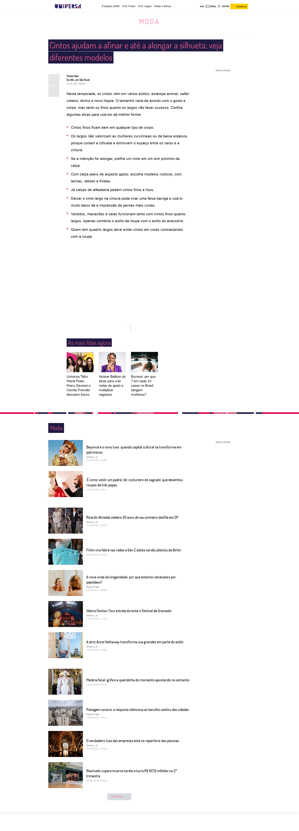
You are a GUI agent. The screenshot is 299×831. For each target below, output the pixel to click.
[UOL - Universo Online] (84, 6)
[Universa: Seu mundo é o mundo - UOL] (68, 6)
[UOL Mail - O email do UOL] (210, 6)
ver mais (117, 796)
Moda (149, 21)
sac (202, 6)
